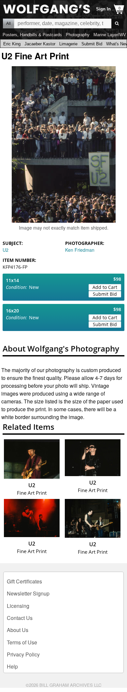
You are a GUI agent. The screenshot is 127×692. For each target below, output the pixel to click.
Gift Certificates (24, 581)
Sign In (103, 9)
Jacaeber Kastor (39, 43)
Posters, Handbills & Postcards (32, 34)
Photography (78, 34)
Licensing (18, 605)
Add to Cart (104, 287)
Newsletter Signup (28, 593)
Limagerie (68, 43)
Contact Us (20, 618)
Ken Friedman (79, 250)
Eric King (12, 43)
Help (12, 666)
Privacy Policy (23, 654)
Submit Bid (91, 43)
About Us (17, 630)
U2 (5, 250)
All (8, 23)
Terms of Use (22, 642)
